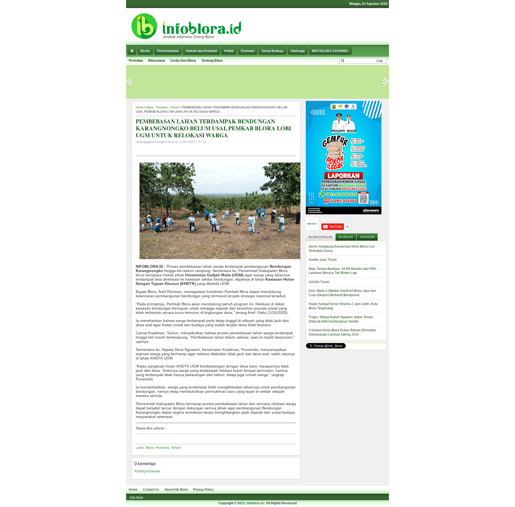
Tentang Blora (212, 61)
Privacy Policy (203, 489)
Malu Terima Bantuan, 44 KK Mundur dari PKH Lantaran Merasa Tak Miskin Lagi (342, 271)
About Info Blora (176, 489)
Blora (150, 107)
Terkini (174, 107)
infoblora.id (255, 503)
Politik (229, 51)
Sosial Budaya (273, 51)
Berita (145, 51)
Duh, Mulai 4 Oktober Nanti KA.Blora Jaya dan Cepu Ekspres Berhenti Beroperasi (342, 293)
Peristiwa (136, 61)
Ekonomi (247, 51)
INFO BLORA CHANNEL (330, 51)
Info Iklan (136, 497)
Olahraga (298, 51)
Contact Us (151, 489)
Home (140, 107)
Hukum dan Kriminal (201, 51)
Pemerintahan (168, 51)
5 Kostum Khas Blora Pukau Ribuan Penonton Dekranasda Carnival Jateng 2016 (342, 332)
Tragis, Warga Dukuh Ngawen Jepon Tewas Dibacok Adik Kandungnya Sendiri (341, 319)
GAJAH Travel (319, 282)
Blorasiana (156, 61)
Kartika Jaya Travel (323, 260)
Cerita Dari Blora (183, 61)
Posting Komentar (147, 471)
